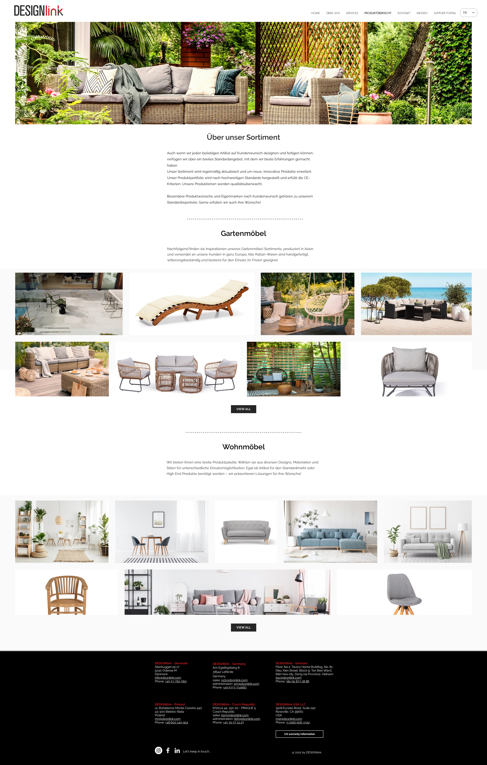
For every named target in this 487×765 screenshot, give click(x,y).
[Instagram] (158, 750)
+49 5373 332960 (235, 687)
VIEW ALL (243, 409)
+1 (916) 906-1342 (298, 722)
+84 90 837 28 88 (297, 681)
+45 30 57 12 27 (233, 722)
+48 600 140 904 (176, 722)
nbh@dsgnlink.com (247, 719)
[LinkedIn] (177, 750)
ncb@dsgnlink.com (234, 680)
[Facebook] (168, 750)
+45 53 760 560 (176, 681)
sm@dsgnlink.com (246, 684)
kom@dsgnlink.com (235, 715)
